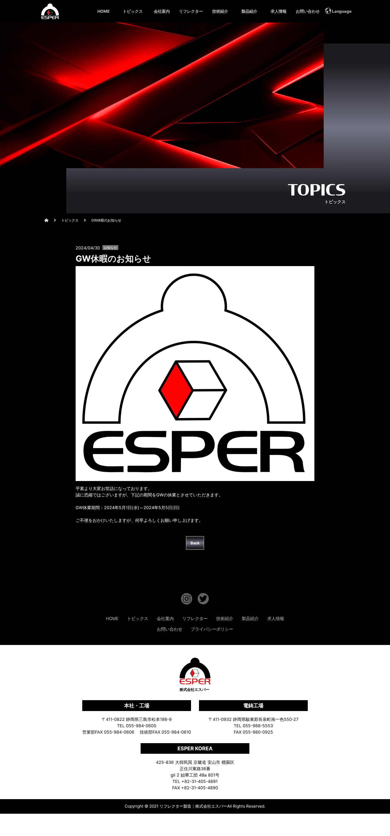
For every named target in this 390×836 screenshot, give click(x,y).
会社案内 (162, 11)
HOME (103, 11)
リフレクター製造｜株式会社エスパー (193, 806)
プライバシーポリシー (212, 629)
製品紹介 (249, 11)
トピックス (133, 11)
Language (342, 11)
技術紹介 (220, 11)
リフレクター (191, 11)
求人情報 (279, 11)
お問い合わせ (308, 11)
